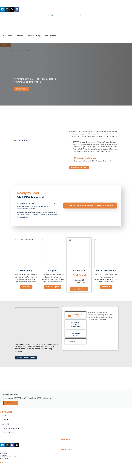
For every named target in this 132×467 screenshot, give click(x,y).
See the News (11, 403)
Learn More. (102, 319)
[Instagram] (7, 9)
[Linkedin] (2, 9)
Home (3, 35)
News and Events (50, 35)
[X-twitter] (12, 9)
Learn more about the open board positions (90, 205)
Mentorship (19, 35)
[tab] (75, 315)
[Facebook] (16, 9)
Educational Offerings (34, 35)
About (10, 35)
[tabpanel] (101, 316)
